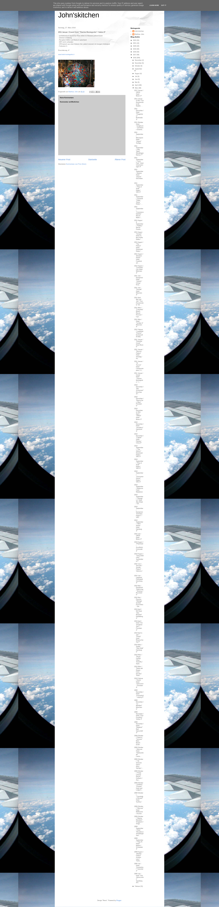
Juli (136, 76)
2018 (135, 52)
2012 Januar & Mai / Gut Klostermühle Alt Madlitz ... (139, 102)
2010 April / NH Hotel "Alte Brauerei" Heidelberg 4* (138, 613)
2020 (135, 46)
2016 (135, 58)
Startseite (92, 159)
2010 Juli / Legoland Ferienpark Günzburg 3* (138, 579)
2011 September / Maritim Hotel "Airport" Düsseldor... (138, 175)
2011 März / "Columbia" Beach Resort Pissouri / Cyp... (138, 312)
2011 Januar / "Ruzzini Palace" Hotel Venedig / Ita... (138, 354)
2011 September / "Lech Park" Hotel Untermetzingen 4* (138, 162)
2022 (135, 40)
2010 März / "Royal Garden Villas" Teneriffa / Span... (138, 659)
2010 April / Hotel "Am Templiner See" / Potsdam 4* (138, 625)
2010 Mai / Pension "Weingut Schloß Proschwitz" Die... (138, 602)
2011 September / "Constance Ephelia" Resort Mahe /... (139, 212)
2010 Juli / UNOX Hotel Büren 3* (138, 536)
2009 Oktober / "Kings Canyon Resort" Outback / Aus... (138, 775)
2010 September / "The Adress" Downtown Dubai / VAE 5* (138, 451)
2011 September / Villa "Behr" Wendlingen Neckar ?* (139, 150)
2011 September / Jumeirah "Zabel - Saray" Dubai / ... (138, 199)
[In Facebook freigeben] (97, 92)
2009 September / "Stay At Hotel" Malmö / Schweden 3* (138, 843)
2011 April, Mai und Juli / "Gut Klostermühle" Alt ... (138, 301)
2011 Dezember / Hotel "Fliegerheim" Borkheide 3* (139, 114)
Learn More (154, 5)
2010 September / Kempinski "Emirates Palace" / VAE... (138, 512)
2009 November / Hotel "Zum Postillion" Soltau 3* (139, 715)
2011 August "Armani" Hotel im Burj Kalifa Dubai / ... (138, 235)
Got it (163, 5)
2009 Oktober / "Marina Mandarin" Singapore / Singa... (138, 820)
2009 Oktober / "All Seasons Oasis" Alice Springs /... (138, 763)
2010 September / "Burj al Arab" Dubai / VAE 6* (138, 463)
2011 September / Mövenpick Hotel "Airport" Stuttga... (138, 138)
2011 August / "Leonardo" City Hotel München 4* (138, 269)
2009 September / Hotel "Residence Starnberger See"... (139, 831)
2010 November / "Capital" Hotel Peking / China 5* (139, 438)
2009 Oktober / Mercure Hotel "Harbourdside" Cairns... (139, 752)
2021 (135, 43)
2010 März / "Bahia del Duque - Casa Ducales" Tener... (138, 671)
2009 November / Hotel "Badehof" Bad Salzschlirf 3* (139, 727)
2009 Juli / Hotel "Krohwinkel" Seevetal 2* (138, 867)
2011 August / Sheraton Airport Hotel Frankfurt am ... (138, 258)
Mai (136, 82)
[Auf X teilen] (95, 92)
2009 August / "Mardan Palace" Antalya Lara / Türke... (138, 856)
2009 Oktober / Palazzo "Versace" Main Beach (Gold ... (138, 740)
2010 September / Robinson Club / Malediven (138, 488)
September (138, 69)
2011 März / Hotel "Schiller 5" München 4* (138, 323)
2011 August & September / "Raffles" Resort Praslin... (138, 225)
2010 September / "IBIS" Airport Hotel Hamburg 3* (138, 525)
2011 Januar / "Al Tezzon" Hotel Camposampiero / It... (138, 366)
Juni (136, 79)
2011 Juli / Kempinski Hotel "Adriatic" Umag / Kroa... (138, 280)
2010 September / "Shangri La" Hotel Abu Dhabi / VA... (138, 499)
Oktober (138, 66)
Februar (137, 886)
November (138, 63)
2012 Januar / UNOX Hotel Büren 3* (138, 93)
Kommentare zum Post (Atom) (76, 164)
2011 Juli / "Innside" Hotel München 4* (138, 291)
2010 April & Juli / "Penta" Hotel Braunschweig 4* (138, 637)
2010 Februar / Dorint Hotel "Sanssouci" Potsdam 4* (138, 683)
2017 (135, 55)
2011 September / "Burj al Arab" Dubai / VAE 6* (138, 187)
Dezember (138, 60)
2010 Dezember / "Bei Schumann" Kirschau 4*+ (139, 389)
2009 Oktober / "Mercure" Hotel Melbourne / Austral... (138, 810)
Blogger (118, 900)
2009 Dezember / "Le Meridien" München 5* (139, 704)
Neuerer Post (64, 159)
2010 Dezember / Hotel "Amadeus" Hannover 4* (139, 426)
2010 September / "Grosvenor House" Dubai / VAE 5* (138, 476)
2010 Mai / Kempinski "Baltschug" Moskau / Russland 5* (138, 590)
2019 (135, 49)
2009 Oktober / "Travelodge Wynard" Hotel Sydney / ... (138, 798)
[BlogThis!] (92, 92)
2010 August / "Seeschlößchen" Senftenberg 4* (139, 557)
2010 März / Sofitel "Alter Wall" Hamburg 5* (138, 648)
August (137, 73)
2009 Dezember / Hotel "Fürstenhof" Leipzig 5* (139, 693)
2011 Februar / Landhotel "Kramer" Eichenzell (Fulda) (138, 333)
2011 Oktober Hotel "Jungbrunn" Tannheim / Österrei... (138, 125)
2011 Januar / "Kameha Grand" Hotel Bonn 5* (138, 343)
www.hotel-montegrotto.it (66, 54)
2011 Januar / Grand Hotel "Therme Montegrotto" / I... (138, 377)
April (136, 85)
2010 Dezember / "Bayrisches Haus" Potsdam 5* (139, 401)
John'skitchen (78, 15)
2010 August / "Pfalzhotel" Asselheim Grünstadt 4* (138, 546)
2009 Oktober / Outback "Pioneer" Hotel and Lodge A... (138, 786)
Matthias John (139, 34)
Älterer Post (120, 159)
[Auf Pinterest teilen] (99, 92)
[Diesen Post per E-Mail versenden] (90, 92)
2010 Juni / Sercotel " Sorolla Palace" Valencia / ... (138, 568)
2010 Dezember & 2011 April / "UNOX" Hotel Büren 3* (138, 414)
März (137, 88)
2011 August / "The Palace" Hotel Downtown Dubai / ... (138, 246)
